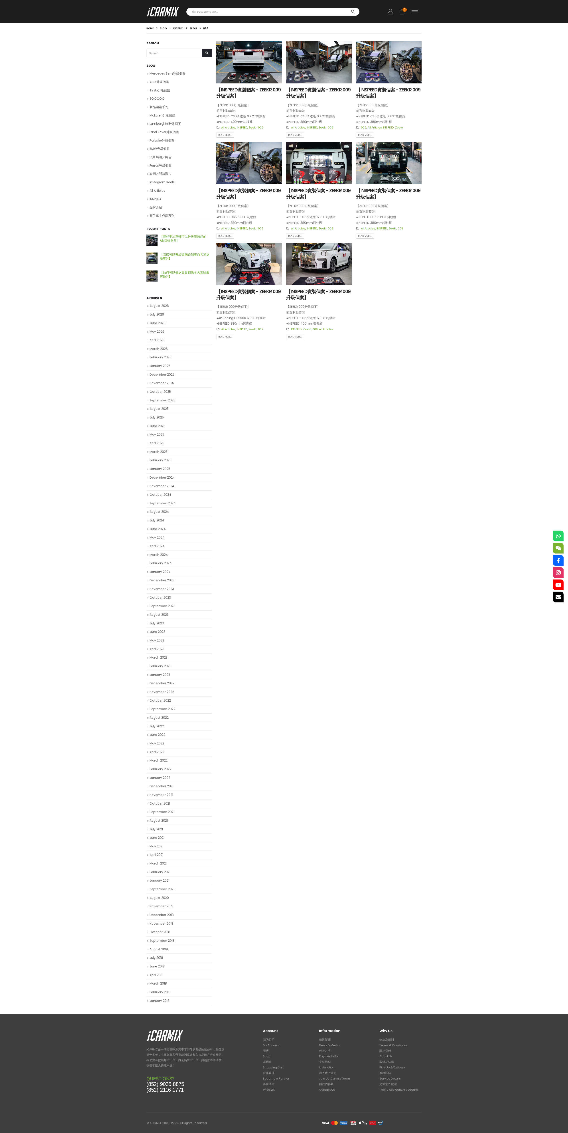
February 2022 (160, 769)
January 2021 (159, 880)
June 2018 (157, 966)
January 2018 (160, 1001)
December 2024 (162, 477)
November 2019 (161, 906)
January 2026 (160, 366)
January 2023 (160, 675)
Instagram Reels (162, 182)
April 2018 (157, 975)
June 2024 (158, 529)
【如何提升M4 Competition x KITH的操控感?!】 (186, 274)
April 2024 (157, 546)
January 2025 (160, 469)
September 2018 (162, 940)
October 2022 (160, 700)
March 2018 (158, 983)
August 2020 (159, 898)
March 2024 (159, 555)
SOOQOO (157, 98)
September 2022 (162, 709)
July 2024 (157, 520)
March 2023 (159, 657)
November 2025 (162, 383)
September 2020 (163, 889)
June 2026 (158, 323)
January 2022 (160, 778)
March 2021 (158, 863)
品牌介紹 (156, 207)
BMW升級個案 (160, 148)
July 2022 (157, 726)
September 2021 (162, 812)
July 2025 (157, 417)
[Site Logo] (163, 12)
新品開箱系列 (159, 107)
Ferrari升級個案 (161, 165)
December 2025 (162, 374)
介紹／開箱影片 (160, 174)
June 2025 (157, 426)
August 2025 (159, 409)
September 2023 (162, 606)
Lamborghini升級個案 (165, 123)
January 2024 (160, 572)
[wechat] (558, 548)
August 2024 (159, 511)
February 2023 (160, 666)
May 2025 (157, 434)
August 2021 (159, 820)
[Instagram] (558, 572)
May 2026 (157, 331)
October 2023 (160, 597)
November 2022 (162, 692)
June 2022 (157, 734)
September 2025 (162, 400)
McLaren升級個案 (162, 115)
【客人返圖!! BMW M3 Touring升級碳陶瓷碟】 (185, 238)
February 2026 (161, 357)
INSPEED (242, 127)
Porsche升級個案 (162, 140)
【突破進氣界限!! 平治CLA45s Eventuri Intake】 (181, 256)
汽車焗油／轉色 (160, 157)
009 (260, 127)
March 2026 (159, 349)
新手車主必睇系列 (162, 215)
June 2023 (157, 632)
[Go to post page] (152, 240)
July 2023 (157, 623)
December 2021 (162, 786)
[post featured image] (249, 62)
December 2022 (162, 683)
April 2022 (157, 752)
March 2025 (159, 452)
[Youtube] (558, 585)
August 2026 (159, 306)
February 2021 (160, 872)
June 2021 (157, 837)
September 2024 (163, 503)
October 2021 (160, 803)
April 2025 (157, 443)
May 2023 (157, 640)
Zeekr (253, 127)
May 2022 (157, 743)
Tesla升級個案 (160, 90)
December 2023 (162, 580)
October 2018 (160, 932)
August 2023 (159, 614)
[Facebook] (558, 560)
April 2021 (156, 855)
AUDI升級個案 (159, 82)
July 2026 (157, 314)
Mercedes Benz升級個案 (167, 73)
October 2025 (160, 391)
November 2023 (162, 589)
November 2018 (161, 923)
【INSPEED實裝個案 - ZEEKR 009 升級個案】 (248, 93)
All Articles (228, 127)
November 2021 (161, 795)
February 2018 (160, 992)
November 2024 (162, 486)
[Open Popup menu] (415, 11)
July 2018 (156, 957)
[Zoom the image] (165, 1031)
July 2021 (156, 829)
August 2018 (159, 949)
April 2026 (157, 340)
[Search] (353, 12)
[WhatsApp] (558, 536)
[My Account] (390, 11)
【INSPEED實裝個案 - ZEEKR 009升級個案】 (388, 93)
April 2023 (157, 649)
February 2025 (160, 460)
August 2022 (159, 717)
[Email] (558, 597)
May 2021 (156, 846)
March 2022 (159, 760)
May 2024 (157, 537)
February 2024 (161, 563)
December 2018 (162, 915)
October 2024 (160, 494)
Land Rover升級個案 (164, 132)
